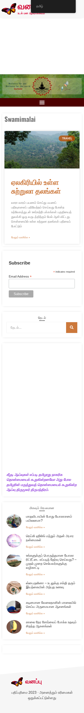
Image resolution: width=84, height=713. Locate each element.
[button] (42, 102)
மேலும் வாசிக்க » (20, 237)
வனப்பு (30, 6)
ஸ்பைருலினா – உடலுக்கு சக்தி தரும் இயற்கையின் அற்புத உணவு (50, 585)
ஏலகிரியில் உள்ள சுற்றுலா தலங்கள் (36, 185)
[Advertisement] (42, 46)
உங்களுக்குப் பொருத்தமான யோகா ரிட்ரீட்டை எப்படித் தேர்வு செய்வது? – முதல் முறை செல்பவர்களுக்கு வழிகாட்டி (51, 561)
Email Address (20, 276)
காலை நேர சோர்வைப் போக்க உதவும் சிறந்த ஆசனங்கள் (51, 624)
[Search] (71, 327)
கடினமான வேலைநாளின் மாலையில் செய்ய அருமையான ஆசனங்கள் (51, 604)
